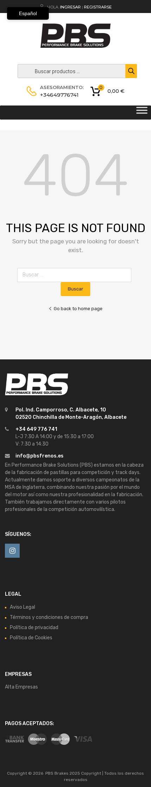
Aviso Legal (22, 607)
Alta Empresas (21, 687)
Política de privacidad (34, 628)
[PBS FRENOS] (75, 46)
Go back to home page (78, 308)
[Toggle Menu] (141, 112)
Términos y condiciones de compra (49, 617)
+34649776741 (57, 94)
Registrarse (98, 7)
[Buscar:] (75, 275)
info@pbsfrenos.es (39, 456)
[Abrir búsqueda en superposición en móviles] (75, 71)
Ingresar (70, 7)
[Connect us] (12, 550)
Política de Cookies (31, 638)
